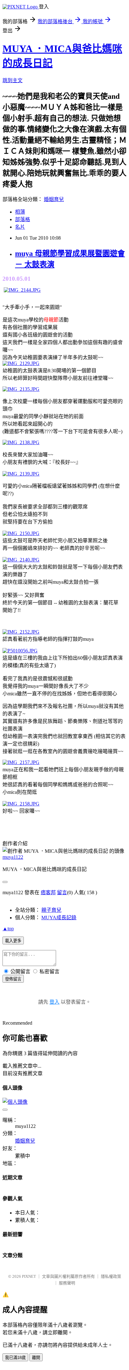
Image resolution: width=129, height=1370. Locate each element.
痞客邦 (48, 892)
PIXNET (29, 1276)
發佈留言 (13, 979)
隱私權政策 (111, 1276)
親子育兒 (51, 910)
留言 (62, 892)
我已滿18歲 (15, 1357)
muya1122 (13, 857)
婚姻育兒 (54, 199)
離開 (36, 1357)
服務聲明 (67, 1283)
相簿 (20, 212)
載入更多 (13, 940)
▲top (8, 928)
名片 (20, 227)
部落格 (22, 219)
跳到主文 (13, 80)
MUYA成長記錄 (58, 917)
